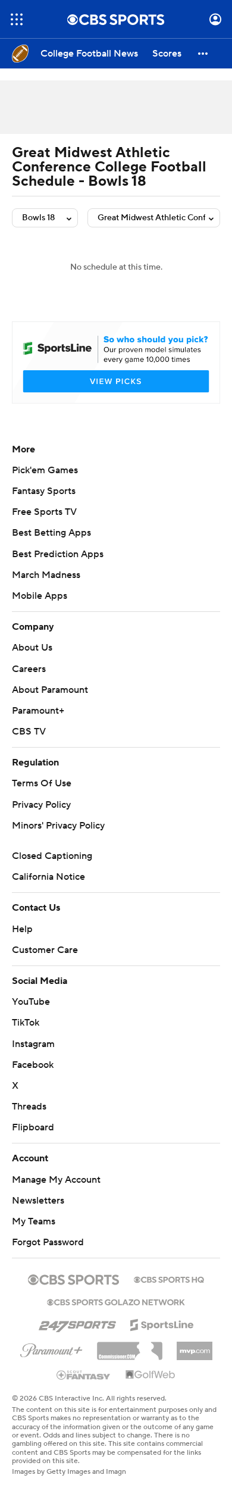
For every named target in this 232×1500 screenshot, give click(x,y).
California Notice (48, 877)
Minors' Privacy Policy (58, 826)
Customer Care (45, 950)
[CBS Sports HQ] (169, 1279)
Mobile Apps (39, 596)
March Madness (46, 575)
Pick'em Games (45, 470)
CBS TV (29, 732)
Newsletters (38, 1201)
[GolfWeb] (150, 1375)
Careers (29, 669)
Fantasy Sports (44, 491)
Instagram (33, 1044)
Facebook (33, 1065)
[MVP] (194, 1346)
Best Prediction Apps (58, 554)
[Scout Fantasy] (84, 1374)
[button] (16, 19)
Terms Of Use (41, 783)
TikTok (25, 1023)
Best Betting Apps (51, 533)
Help (22, 929)
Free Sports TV (44, 512)
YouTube (31, 1002)
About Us (32, 648)
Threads (29, 1106)
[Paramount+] (51, 1348)
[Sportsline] (162, 1323)
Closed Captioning (52, 856)
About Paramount (50, 690)
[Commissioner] (129, 1346)
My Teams (33, 1221)
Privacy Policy (41, 805)
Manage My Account (56, 1180)
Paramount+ (38, 711)
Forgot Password (48, 1242)
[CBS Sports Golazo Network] (116, 1301)
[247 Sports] (77, 1323)
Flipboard (33, 1127)
